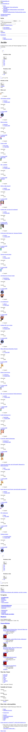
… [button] (3, 51)
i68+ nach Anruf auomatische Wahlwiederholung (11, 393)
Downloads (3, 600)
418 (4, 63)
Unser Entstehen (4, 602)
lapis (4, 677)
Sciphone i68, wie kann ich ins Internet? (9, 209)
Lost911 (5, 211)
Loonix (2, 112)
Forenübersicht (4, 597)
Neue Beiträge (6, 7)
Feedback (5, 669)
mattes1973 (5, 327)
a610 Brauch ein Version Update (8, 275)
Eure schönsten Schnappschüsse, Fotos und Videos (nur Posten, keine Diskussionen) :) (15, 630)
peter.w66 (5, 674)
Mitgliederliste (4, 610)
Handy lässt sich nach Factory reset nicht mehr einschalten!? (13, 489)
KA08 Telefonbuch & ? (6, 415)
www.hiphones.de (4, 301)
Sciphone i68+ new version (6, 325)
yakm (4, 679)
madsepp (5, 491)
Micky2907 (5, 145)
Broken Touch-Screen (5, 372)
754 (4, 74)
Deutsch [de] (6, 712)
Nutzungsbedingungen (6, 605)
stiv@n (4, 678)
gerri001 (5, 396)
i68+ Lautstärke (4, 164)
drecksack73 (6, 440)
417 (4, 62)
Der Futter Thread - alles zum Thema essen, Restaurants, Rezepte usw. (12, 648)
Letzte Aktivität (20, 9)
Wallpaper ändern (4, 534)
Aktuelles (5, 8)
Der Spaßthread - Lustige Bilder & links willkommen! (14, 639)
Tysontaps (5, 680)
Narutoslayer (6, 278)
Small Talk (5, 634)
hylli (4, 682)
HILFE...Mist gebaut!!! (6, 186)
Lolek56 (5, 188)
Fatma (4, 515)
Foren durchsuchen (14, 7)
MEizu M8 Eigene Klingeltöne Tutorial (9, 348)
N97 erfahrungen (4, 512)
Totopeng (5, 100)
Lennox (2, 386)
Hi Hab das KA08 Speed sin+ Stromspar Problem (11, 233)
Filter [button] (2, 87)
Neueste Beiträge (5, 623)
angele (2, 452)
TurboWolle (5, 417)
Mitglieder (5, 10)
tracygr (4, 701)
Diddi (4, 256)
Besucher (5, 12)
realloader (5, 167)
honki (2, 527)
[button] (2, 2)
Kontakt (5, 715)
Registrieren (3, 34)
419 (4, 64)
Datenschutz (6, 717)
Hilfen (4, 718)
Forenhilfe (3, 612)
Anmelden (3, 32)
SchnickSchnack (4, 223)
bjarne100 (5, 124)
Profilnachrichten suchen (20, 12)
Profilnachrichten (13, 9)
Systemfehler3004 (7, 536)
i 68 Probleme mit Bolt (5, 98)
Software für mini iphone (6, 254)
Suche (2, 601)
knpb (2, 363)
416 (4, 61)
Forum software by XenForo (13, 722)
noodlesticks (6, 374)
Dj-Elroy (5, 235)
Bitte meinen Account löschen (9, 665)
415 (4, 60)
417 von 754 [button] (5, 77)
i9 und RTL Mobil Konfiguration (8, 438)
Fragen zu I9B (4, 143)
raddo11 (5, 304)
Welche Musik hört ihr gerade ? (10, 657)
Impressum (3, 607)
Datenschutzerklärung (6, 606)
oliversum (3, 429)
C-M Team (3, 611)
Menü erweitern (4, 122)
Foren (4, 5)
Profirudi (5, 675)
